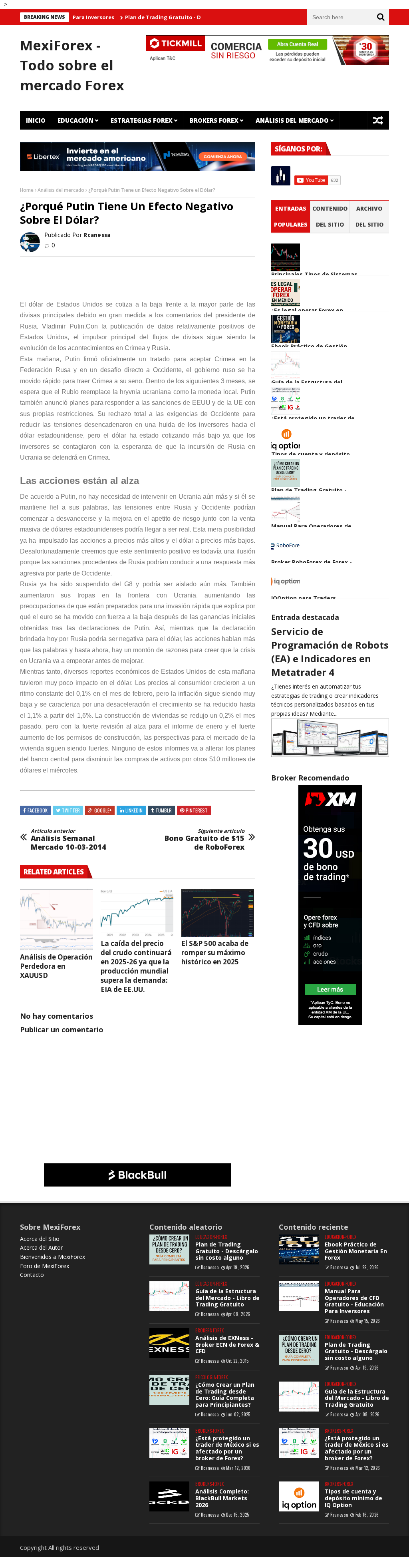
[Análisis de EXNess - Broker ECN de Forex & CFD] (169, 1343)
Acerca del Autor (41, 1247)
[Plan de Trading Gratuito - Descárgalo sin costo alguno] (169, 1249)
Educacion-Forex (211, 1237)
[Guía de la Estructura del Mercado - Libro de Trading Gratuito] (169, 1296)
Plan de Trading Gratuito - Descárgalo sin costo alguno (173, 17)
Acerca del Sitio (40, 1238)
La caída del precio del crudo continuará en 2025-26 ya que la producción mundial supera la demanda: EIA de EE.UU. (136, 966)
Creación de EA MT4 (58, 139)
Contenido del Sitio (329, 216)
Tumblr (163, 810)
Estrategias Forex (142, 120)
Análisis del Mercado (292, 120)
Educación (75, 120)
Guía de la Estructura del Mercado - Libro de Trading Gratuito (227, 1297)
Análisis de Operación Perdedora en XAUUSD (56, 966)
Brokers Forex (214, 120)
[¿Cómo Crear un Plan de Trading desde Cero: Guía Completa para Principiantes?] (169, 1390)
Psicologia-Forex (211, 1377)
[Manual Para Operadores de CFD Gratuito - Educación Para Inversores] (299, 1296)
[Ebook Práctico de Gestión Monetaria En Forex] (299, 1249)
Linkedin (134, 810)
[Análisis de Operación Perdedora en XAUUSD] (56, 919)
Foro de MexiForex (44, 1266)
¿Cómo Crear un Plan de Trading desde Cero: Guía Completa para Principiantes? (224, 1394)
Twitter (71, 810)
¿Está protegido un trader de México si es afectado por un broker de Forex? (227, 1448)
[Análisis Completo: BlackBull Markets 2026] (169, 1496)
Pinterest (197, 810)
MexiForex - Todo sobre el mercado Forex (72, 65)
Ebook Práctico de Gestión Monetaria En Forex (356, 1251)
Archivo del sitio (369, 216)
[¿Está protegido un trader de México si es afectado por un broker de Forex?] (169, 1443)
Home (27, 190)
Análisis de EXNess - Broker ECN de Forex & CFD (227, 1344)
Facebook (38, 810)
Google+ (102, 810)
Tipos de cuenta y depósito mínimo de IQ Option (353, 1498)
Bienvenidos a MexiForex (52, 1256)
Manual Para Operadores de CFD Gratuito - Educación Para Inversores (354, 1301)
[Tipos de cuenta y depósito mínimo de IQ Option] (299, 1496)
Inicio (36, 120)
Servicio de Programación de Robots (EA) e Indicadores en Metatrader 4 (330, 652)
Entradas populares (291, 216)
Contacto (32, 1274)
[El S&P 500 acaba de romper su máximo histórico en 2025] (217, 912)
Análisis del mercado (61, 190)
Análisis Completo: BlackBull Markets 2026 (222, 1498)
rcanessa (210, 1267)
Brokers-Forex (209, 1330)
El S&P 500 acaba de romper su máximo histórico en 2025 (214, 952)
